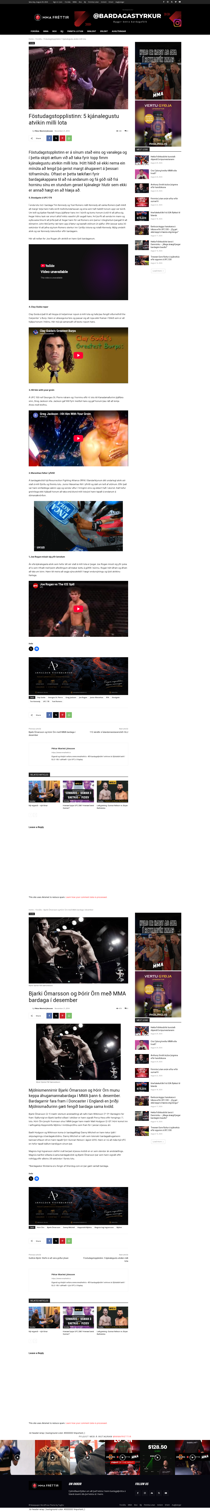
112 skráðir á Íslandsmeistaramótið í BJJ (109, 732)
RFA (107, 697)
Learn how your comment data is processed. (86, 897)
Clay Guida (41, 697)
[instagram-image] (17, 1457)
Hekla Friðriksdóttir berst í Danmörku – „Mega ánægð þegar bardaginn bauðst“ (166, 244)
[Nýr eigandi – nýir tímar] (44, 791)
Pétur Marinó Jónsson (44, 131)
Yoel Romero (57, 701)
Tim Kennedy (35, 701)
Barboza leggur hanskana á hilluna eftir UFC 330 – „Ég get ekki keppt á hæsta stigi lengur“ (165, 229)
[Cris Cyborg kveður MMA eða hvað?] (142, 174)
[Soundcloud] (152, 1493)
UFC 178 (46, 701)
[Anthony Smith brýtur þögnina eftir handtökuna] (142, 188)
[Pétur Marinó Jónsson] (30, 131)
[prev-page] (30, 815)
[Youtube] (179, 2)
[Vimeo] (175, 2)
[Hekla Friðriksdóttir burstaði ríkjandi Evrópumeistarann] (142, 160)
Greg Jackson (71, 697)
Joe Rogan (83, 697)
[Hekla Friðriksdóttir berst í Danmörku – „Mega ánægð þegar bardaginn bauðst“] (142, 245)
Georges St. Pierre (55, 697)
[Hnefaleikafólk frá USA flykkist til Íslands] (142, 216)
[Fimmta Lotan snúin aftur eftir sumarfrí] (142, 202)
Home (31, 39)
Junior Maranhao (96, 697)
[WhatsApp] (69, 138)
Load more (157, 271)
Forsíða (39, 39)
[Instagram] (167, 2)
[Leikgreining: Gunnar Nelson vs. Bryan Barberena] (112, 791)
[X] (171, 2)
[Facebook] (163, 2)
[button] (177, 31)
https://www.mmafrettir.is (61, 753)
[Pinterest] (62, 138)
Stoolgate (116, 697)
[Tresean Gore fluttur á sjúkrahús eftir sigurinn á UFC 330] (142, 260)
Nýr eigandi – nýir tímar (38, 805)
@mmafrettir (122, 1436)
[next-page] (35, 815)
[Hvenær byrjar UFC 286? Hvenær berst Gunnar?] (78, 791)
